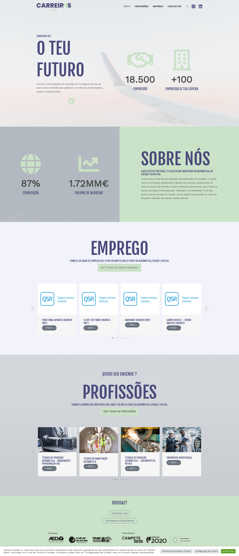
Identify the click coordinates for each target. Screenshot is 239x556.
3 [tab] (115, 337)
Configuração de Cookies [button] (206, 551)
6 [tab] (123, 337)
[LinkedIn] (200, 6)
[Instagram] (193, 6)
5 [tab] (120, 337)
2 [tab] (112, 337)
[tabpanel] (57, 309)
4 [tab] (118, 337)
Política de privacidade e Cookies (176, 551)
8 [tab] (129, 337)
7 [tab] (126, 337)
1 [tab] (109, 337)
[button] (187, 6)
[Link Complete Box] (57, 309)
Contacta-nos (119, 513)
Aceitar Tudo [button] (228, 551)
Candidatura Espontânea (119, 520)
